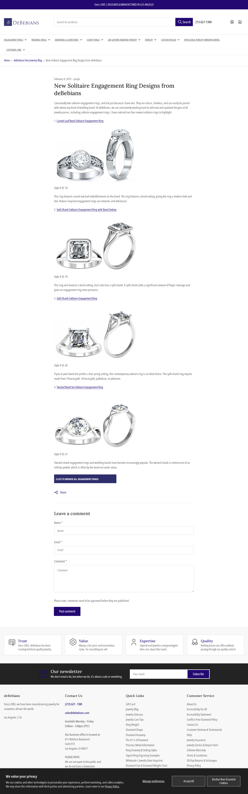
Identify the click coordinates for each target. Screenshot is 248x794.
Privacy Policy (194, 765)
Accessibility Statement (199, 714)
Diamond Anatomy (135, 735)
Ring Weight (132, 724)
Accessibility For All (197, 709)
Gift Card (130, 704)
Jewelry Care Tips (135, 719)
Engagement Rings (13, 39)
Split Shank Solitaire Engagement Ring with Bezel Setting (86, 209)
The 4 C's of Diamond (137, 740)
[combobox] (123, 22)
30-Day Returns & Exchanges (202, 760)
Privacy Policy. (112, 786)
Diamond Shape (134, 730)
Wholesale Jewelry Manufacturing (202, 39)
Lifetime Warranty (196, 750)
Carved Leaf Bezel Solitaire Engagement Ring (80, 121)
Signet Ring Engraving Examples (143, 755)
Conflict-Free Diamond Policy (202, 719)
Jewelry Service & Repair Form (202, 745)
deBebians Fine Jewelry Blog (28, 60)
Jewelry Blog (132, 709)
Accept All (189, 781)
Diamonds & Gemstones (67, 39)
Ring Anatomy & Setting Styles (141, 750)
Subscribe (198, 674)
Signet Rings (93, 39)
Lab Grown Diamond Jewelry (122, 39)
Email (58, 542)
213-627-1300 (203, 22)
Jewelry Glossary (134, 714)
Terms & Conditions (197, 755)
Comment (60, 561)
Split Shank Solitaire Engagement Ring (77, 298)
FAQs (189, 735)
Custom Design (168, 39)
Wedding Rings (39, 39)
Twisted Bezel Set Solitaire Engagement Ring (80, 387)
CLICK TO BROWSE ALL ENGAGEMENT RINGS (77, 479)
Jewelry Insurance (196, 740)
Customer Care (13, 49)
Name (58, 522)
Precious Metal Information (140, 745)
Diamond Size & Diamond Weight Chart (146, 765)
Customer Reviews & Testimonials (204, 730)
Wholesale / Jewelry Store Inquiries (144, 760)
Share (63, 492)
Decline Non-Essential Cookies (223, 781)
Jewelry (149, 39)
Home (7, 60)
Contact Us (192, 724)
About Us (191, 704)
